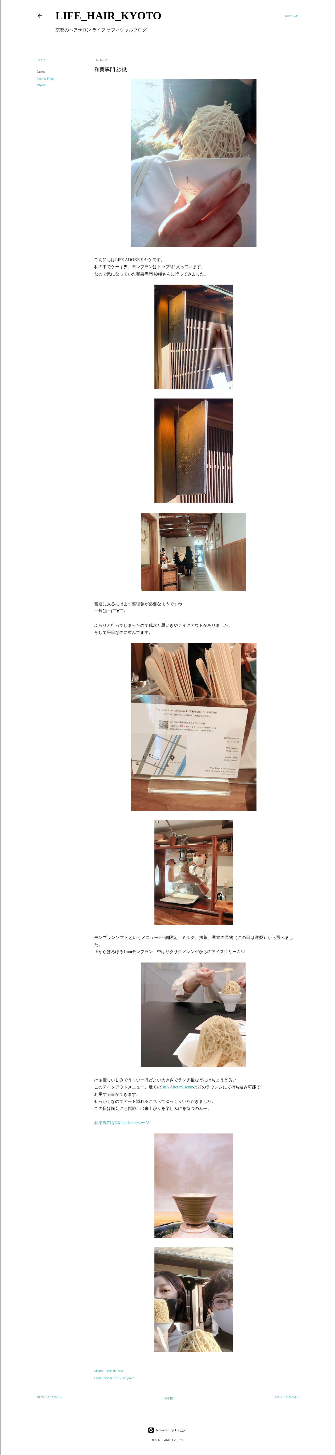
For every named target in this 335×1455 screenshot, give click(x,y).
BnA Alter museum (177, 1087)
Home (168, 1398)
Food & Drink (45, 79)
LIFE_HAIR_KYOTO (108, 16)
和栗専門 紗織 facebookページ (121, 1122)
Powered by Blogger (171, 1430)
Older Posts (286, 1397)
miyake (41, 85)
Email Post (115, 1371)
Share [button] (41, 60)
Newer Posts (48, 1397)
